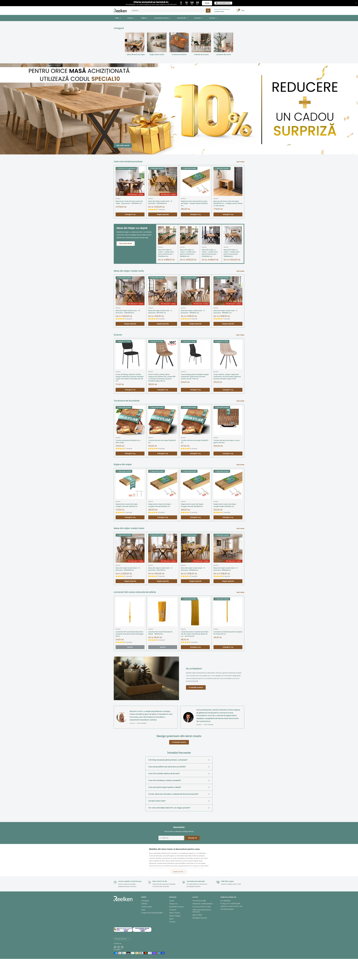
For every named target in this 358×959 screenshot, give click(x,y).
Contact (172, 922)
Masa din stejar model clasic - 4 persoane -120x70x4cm (160, 569)
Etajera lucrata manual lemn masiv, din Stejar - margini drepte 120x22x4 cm (194, 203)
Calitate (144, 904)
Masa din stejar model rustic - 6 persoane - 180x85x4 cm (225, 312)
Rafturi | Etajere (175, 916)
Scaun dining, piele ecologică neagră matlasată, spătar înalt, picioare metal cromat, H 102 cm (195, 377)
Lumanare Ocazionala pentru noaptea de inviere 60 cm (227, 633)
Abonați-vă (192, 838)
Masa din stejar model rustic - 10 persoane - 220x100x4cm (128, 312)
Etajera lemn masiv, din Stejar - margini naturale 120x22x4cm (192, 505)
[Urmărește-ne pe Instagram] (118, 947)
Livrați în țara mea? (157, 801)
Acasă (171, 901)
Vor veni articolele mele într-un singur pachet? (169, 808)
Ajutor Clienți (197, 915)
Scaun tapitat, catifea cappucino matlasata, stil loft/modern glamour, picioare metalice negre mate (227, 377)
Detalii (207, 3)
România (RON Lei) (121, 939)
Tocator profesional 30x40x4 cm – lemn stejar (128, 442)
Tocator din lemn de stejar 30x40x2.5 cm (162, 442)
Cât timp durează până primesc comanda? (168, 760)
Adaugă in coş (130, 215)
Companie (145, 901)
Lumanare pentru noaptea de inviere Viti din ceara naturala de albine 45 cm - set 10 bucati (194, 634)
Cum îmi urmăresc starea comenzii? (164, 780)
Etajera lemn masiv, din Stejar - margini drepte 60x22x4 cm (225, 505)
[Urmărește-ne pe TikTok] (122, 947)
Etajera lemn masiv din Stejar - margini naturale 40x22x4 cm (127, 505)
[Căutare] (208, 10)
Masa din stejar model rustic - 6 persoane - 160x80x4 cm (193, 312)
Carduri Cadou (146, 907)
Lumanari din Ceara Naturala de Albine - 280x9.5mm (160, 633)
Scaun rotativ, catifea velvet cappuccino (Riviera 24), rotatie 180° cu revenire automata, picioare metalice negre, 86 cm (162, 378)
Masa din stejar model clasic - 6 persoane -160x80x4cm (193, 569)
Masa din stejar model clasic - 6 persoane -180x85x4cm (225, 569)
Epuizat (130, 647)
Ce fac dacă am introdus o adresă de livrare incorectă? (173, 794)
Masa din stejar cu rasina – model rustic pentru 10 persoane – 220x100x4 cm (166, 253)
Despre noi (173, 904)
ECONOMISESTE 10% (224, 3)
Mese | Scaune (174, 913)
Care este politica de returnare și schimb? (167, 767)
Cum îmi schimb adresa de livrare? (164, 773)
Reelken (118, 199)
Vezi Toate (240, 335)
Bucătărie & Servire (176, 907)
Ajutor (171, 919)
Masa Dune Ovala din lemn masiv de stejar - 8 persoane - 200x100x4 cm (129, 202)
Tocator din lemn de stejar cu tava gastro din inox (226, 442)
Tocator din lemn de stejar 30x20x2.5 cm (194, 442)
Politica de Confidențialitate (202, 904)
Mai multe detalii (123, 145)
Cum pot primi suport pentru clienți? (164, 787)
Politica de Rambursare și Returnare (201, 911)
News (143, 910)
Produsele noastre (196, 688)
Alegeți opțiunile (163, 215)
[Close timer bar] (356, 3)
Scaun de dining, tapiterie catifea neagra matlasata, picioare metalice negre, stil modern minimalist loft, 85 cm (130, 378)
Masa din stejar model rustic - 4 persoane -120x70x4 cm (160, 312)
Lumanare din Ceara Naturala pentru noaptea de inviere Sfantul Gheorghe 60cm (129, 634)
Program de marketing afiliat (151, 913)
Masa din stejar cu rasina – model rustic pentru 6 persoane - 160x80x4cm (232, 253)
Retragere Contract (199, 918)
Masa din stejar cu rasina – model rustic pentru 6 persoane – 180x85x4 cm (188, 253)
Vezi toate (240, 162)
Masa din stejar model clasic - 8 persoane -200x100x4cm (128, 569)
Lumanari (172, 910)
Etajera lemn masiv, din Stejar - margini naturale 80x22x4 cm (160, 505)
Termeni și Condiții (199, 901)
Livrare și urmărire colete (201, 907)
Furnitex (183, 372)
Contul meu (219, 11)
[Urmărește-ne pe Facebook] (115, 947)
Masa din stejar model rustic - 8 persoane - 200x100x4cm (160, 202)
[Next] (243, 244)
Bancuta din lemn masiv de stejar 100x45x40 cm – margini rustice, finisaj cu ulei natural (227, 203)
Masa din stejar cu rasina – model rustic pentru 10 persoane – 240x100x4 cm (210, 253)
